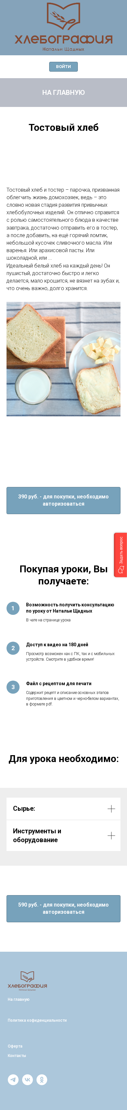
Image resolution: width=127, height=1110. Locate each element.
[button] (120, 555)
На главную (63, 259)
